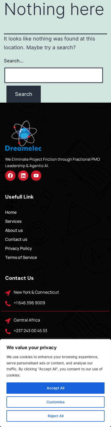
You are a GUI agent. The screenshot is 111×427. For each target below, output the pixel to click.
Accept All (55, 388)
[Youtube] (36, 175)
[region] (55, 383)
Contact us (16, 239)
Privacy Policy (18, 248)
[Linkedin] (23, 175)
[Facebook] (10, 175)
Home (11, 212)
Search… (13, 60)
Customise (55, 402)
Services (13, 221)
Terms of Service (21, 257)
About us (14, 230)
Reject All (56, 416)
